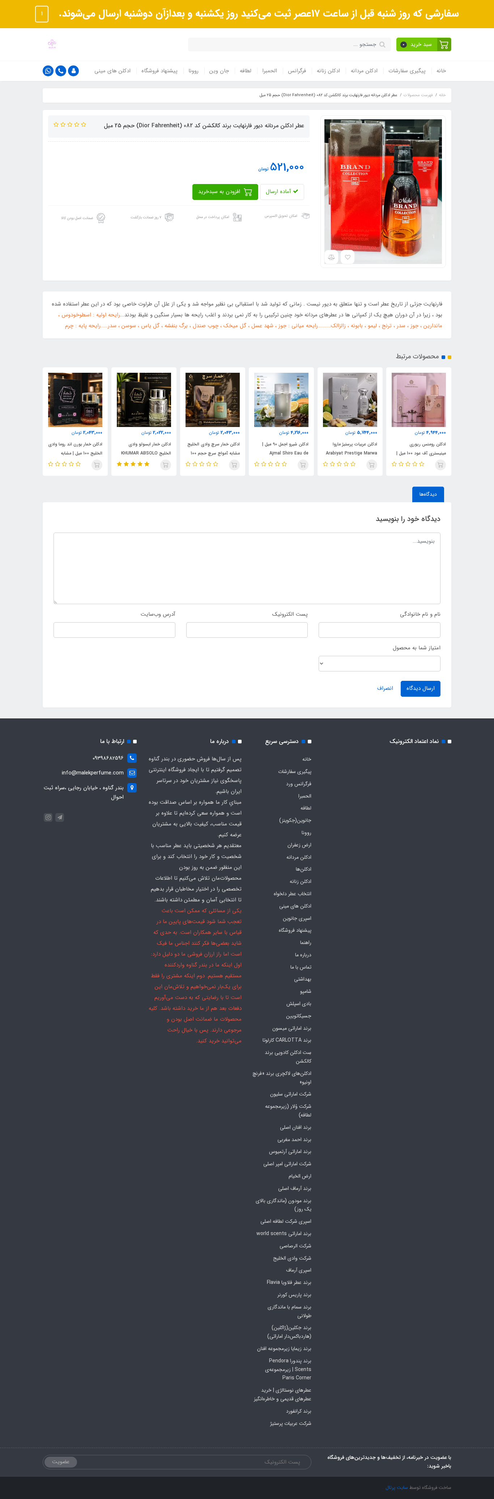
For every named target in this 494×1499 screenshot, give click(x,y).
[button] (424, 44)
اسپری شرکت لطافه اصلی (285, 1221)
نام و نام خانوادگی (420, 614)
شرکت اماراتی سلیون (290, 1094)
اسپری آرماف (298, 1270)
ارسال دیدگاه (420, 688)
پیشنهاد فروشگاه (159, 71)
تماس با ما (300, 967)
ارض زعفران (299, 845)
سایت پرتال (397, 1487)
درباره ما (303, 955)
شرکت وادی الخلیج (292, 1258)
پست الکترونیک (290, 614)
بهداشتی (302, 979)
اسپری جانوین (297, 918)
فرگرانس (297, 71)
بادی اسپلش (298, 1004)
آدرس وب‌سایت (158, 614)
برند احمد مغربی (294, 1140)
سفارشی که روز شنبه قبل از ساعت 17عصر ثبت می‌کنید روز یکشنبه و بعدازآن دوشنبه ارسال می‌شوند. (257, 14)
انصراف (385, 688)
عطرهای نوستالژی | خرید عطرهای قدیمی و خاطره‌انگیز (282, 1394)
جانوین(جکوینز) (295, 820)
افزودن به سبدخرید (220, 191)
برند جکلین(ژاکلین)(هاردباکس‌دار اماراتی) (289, 1332)
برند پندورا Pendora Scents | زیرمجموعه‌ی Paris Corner (288, 1369)
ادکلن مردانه (364, 71)
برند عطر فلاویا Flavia (289, 1282)
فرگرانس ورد (298, 784)
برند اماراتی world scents (283, 1234)
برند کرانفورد (298, 1411)
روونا (193, 71)
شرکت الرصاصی (295, 1246)
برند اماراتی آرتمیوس (290, 1152)
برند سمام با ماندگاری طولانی (289, 1311)
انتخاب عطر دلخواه (292, 894)
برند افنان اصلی (295, 1127)
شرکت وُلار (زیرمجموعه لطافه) (288, 1110)
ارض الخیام (300, 1176)
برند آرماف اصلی (294, 1188)
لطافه (245, 71)
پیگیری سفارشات (407, 71)
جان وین (219, 71)
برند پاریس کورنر (294, 1295)
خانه (441, 71)
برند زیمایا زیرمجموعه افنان (284, 1349)
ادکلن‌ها (303, 869)
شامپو (305, 991)
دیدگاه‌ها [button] (428, 494)
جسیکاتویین (298, 1016)
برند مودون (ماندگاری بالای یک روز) (283, 1205)
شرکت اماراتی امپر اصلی (287, 1164)
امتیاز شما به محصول (416, 648)
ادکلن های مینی (112, 71)
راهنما (305, 943)
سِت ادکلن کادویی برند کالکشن (288, 1057)
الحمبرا (269, 71)
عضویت (60, 1461)
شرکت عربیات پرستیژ (290, 1423)
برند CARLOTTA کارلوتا (287, 1040)
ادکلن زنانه (328, 71)
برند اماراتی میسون (291, 1028)
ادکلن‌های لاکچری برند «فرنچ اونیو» (281, 1077)
